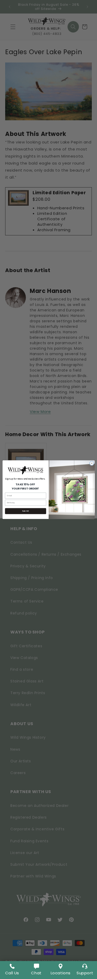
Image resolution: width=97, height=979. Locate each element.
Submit (25, 511)
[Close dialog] (91, 463)
